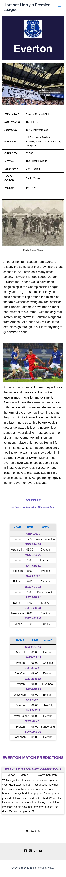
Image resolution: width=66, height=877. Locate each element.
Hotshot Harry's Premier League (26, 7)
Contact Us (33, 831)
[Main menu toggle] (59, 7)
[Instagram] (30, 850)
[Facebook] (25, 850)
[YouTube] (40, 850)
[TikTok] (35, 850)
